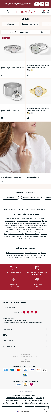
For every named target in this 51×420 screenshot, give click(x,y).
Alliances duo (32, 227)
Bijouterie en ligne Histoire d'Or (14, 209)
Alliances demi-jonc (25, 238)
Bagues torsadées (17, 225)
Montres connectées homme (14, 253)
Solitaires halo (23, 232)
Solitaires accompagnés (16, 234)
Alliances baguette (12, 232)
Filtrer (12, 32)
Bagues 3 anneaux (22, 221)
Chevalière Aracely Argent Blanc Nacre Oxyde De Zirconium (20, 177)
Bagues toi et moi (26, 219)
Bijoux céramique (36, 257)
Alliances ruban (26, 229)
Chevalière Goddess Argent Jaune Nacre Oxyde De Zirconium (38, 109)
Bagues (28, 209)
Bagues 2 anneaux (35, 221)
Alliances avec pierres (32, 234)
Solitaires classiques (39, 236)
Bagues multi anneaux (32, 223)
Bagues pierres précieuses (32, 225)
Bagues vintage (19, 223)
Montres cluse (24, 257)
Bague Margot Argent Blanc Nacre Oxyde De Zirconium (12, 68)
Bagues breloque (10, 221)
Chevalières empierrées (24, 236)
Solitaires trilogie (38, 229)
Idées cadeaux (18, 255)
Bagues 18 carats (39, 219)
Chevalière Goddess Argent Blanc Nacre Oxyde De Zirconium (38, 66)
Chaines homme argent (32, 253)
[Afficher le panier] (48, 11)
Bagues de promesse (12, 219)
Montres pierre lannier (31, 255)
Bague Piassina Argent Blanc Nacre (10, 111)
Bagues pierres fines (20, 227)
